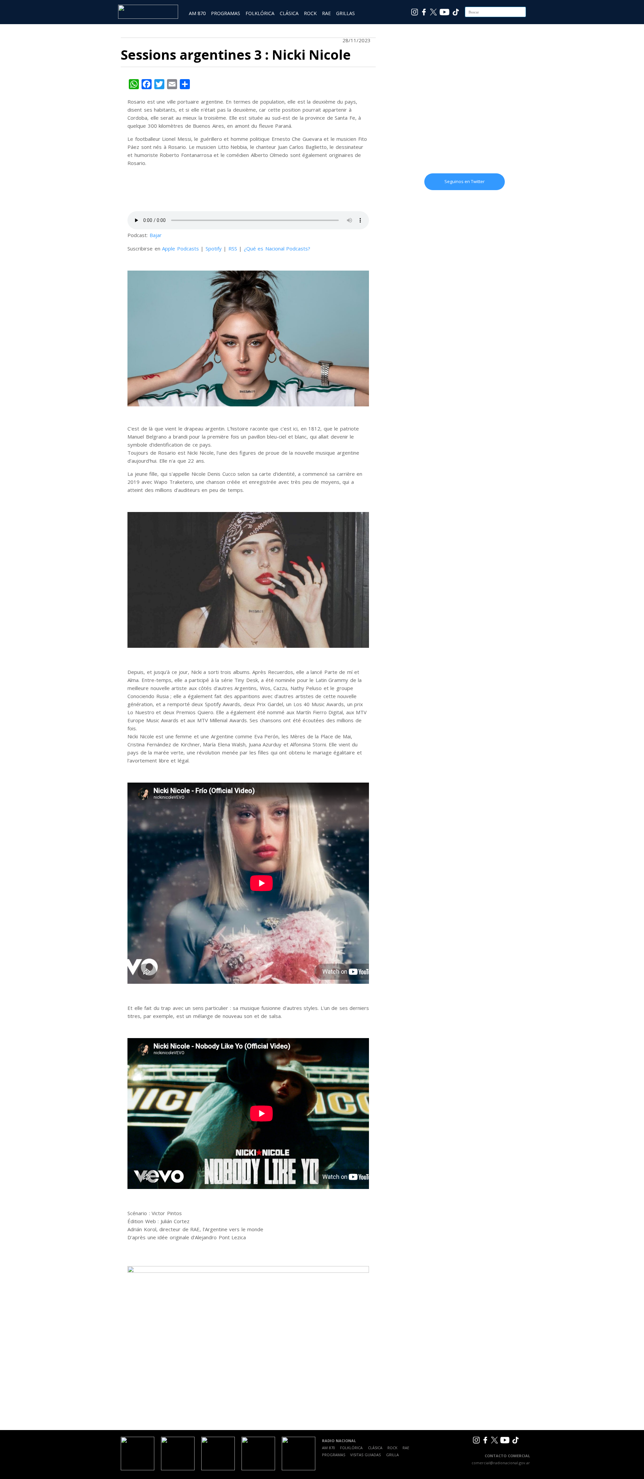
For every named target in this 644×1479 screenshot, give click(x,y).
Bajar (156, 235)
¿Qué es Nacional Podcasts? (277, 248)
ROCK (310, 13)
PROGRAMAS (225, 13)
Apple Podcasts (180, 248)
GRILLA (392, 1454)
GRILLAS (345, 13)
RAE (326, 13)
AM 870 (197, 13)
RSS (232, 248)
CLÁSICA (289, 13)
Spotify (214, 248)
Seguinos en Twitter (464, 181)
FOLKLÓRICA (260, 13)
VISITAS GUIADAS (365, 1454)
